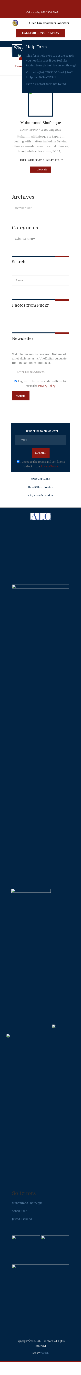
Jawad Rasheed (22, 1219)
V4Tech (44, 1352)
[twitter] (40, 5)
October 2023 (24, 208)
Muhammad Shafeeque (40, 123)
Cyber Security (25, 239)
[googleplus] (33, 5)
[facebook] (26, 5)
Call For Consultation (40, 33)
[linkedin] (55, 5)
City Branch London (40, 495)
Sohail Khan (19, 1211)
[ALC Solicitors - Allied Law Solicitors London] (40, 25)
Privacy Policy (46, 386)
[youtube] (48, 5)
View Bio (42, 169)
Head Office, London (40, 487)
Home (19, 66)
